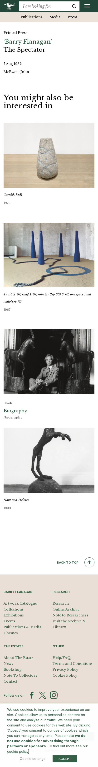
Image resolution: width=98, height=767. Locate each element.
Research (61, 603)
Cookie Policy (65, 675)
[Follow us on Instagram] (54, 695)
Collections (14, 609)
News (8, 663)
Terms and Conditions (73, 663)
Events (9, 621)
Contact (10, 681)
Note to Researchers (70, 615)
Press (73, 17)
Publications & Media (22, 627)
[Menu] (87, 6)
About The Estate (18, 658)
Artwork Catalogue (20, 603)
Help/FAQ (62, 658)
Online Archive (66, 609)
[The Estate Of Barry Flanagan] (11, 6)
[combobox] (44, 6)
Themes (11, 633)
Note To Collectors (20, 675)
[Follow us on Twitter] (42, 695)
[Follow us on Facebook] (31, 695)
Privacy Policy (65, 669)
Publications (31, 17)
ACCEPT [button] (65, 759)
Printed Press (15, 33)
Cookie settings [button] (32, 759)
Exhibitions (14, 615)
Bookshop (13, 669)
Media (54, 17)
